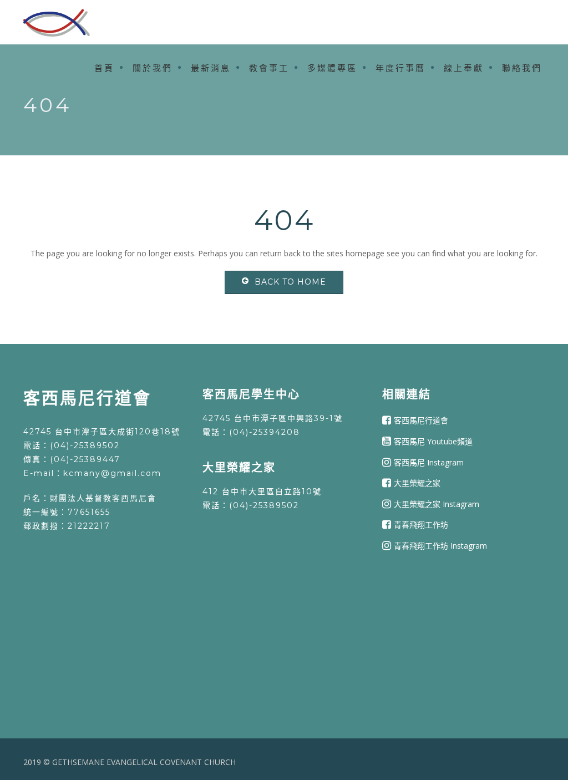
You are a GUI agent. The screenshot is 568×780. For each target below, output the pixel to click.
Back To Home (290, 282)
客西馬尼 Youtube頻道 (433, 441)
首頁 (104, 68)
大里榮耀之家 (417, 483)
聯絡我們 (522, 68)
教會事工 (269, 68)
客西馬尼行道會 (421, 420)
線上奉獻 (464, 68)
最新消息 (211, 68)
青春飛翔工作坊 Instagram (440, 545)
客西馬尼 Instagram (429, 462)
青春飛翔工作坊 (421, 524)
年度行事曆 (400, 68)
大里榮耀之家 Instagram (436, 504)
